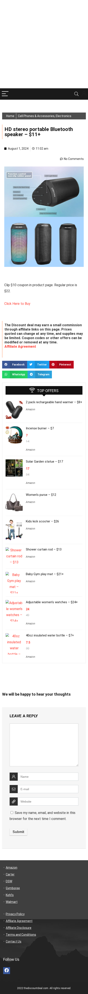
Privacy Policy (15, 914)
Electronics (63, 116)
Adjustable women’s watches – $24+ (52, 602)
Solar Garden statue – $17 (44, 461)
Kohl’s (10, 895)
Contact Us (13, 941)
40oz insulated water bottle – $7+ (50, 635)
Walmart (12, 902)
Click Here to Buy (17, 304)
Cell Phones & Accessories (36, 116)
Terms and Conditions (21, 934)
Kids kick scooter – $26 (42, 521)
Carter (10, 874)
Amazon (30, 409)
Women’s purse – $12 (41, 495)
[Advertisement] (44, 44)
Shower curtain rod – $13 (44, 549)
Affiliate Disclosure (18, 927)
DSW (9, 881)
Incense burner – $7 (40, 428)
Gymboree (13, 888)
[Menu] (5, 94)
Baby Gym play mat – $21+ (45, 574)
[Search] (76, 94)
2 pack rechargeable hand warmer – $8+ (54, 402)
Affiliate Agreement (20, 346)
